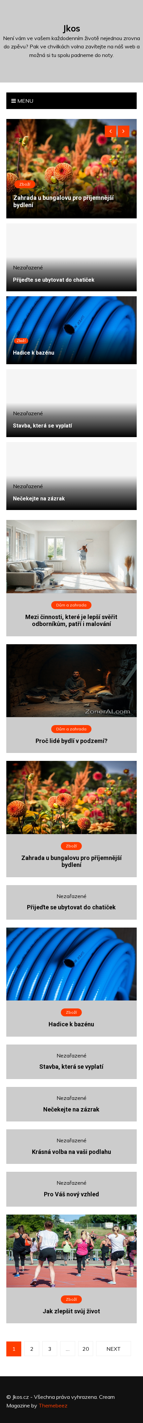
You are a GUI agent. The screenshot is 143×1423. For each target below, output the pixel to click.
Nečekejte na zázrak (39, 498)
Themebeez (53, 1405)
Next (113, 1348)
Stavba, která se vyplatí (42, 426)
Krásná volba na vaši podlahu (71, 1151)
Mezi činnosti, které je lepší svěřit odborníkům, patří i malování (61, 201)
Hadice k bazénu (33, 353)
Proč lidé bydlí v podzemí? (71, 740)
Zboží (21, 340)
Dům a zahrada (36, 184)
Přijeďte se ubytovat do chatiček (53, 280)
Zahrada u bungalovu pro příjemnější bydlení (71, 861)
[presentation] (110, 131)
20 (85, 1348)
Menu (24, 100)
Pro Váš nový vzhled (71, 1194)
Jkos (71, 28)
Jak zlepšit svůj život (71, 1311)
